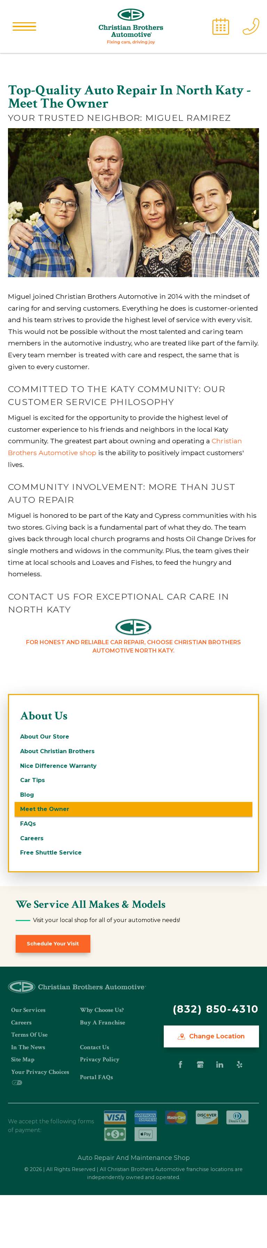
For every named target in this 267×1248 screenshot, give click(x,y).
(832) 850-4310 (216, 1009)
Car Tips (32, 780)
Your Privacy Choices (40, 1072)
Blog (27, 794)
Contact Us (94, 1047)
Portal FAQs (96, 1077)
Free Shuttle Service (51, 852)
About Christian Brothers (57, 751)
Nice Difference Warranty (58, 766)
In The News (28, 1047)
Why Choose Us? (102, 1010)
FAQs (28, 823)
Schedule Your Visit (53, 944)
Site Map (22, 1059)
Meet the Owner (44, 809)
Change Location (216, 1036)
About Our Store (44, 736)
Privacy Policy (100, 1059)
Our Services (28, 1010)
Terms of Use (29, 1035)
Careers (31, 838)
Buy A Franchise (102, 1023)
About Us (43, 716)
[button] (24, 26)
